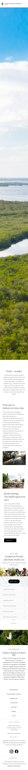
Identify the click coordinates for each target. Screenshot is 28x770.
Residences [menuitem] (14, 690)
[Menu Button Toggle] (25, 3)
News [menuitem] (14, 711)
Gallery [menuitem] (14, 707)
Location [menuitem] (14, 703)
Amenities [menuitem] (14, 698)
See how (5, 740)
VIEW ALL (14, 623)
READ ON (9, 540)
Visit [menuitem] (14, 716)
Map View (13, 581)
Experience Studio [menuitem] (14, 694)
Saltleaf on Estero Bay (13, 766)
